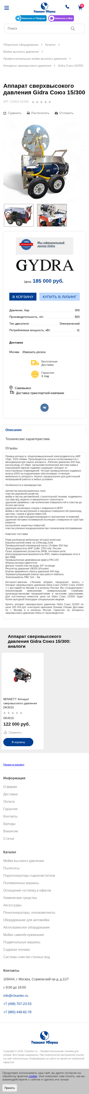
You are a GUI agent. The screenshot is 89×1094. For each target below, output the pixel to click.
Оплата (9, 801)
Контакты (10, 816)
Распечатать (40, 113)
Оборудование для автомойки (26, 920)
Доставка (10, 794)
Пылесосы (11, 868)
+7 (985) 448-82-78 (17, 1012)
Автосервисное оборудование (26, 927)
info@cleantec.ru (15, 995)
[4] (45, 102)
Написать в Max (64, 18)
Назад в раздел (13, 764)
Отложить (66, 113)
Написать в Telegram (33, 18)
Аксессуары (12, 905)
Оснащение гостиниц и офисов (27, 890)
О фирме (10, 787)
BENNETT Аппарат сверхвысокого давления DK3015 (20, 703)
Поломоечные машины (21, 883)
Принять (10, 1087)
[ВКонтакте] (44, 408)
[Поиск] (72, 28)
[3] (41, 102)
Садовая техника (16, 949)
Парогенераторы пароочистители (29, 875)
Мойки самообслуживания (23, 935)
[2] (37, 102)
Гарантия (10, 809)
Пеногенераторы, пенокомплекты (29, 912)
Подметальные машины (21, 942)
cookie (33, 1076)
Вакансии (10, 831)
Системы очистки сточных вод (26, 957)
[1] (33, 102)
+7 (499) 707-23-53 (17, 1004)
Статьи (8, 838)
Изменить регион (34, 352)
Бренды (9, 824)
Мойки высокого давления (23, 861)
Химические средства (20, 898)
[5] (49, 102)
